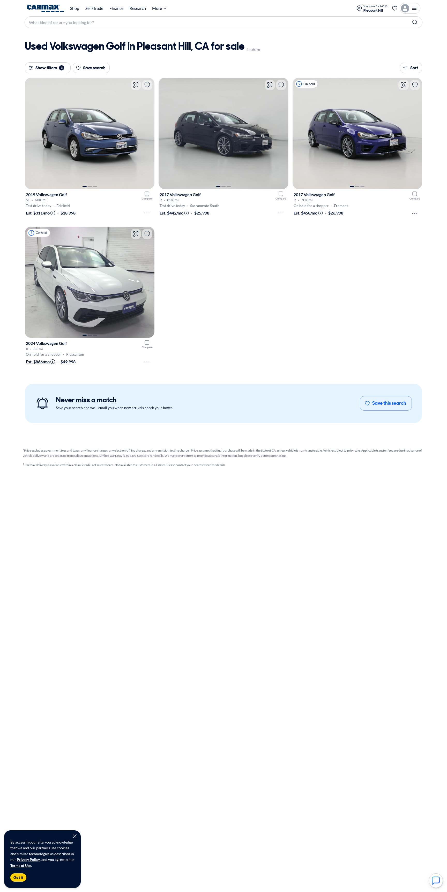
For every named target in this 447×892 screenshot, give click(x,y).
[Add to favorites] (147, 85)
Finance (116, 8)
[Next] (148, 133)
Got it (18, 877)
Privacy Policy (28, 859)
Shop (74, 8)
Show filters (49, 67)
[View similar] (136, 85)
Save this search (389, 403)
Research (138, 8)
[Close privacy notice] (75, 836)
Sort (414, 67)
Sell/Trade (94, 8)
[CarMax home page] (45, 8)
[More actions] (146, 213)
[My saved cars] (395, 8)
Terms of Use (20, 865)
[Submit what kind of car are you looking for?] (415, 22)
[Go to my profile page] (410, 8)
